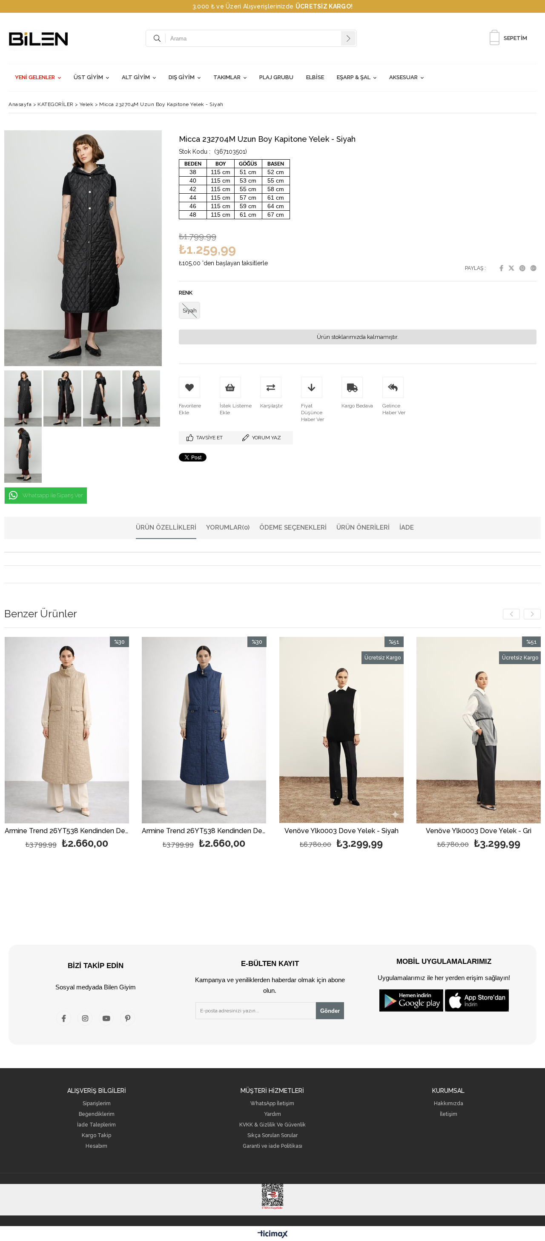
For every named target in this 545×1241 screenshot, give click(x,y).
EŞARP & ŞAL (353, 77)
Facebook (501, 268)
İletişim (448, 1114)
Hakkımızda (448, 1103)
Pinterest (522, 268)
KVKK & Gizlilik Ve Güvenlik (272, 1125)
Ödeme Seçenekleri (293, 527)
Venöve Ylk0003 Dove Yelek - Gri (478, 831)
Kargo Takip (96, 1135)
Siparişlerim (97, 1103)
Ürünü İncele (96, 759)
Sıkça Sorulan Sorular (272, 1135)
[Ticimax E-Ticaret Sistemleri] (273, 1234)
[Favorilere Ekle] (66, 759)
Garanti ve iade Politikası (272, 1146)
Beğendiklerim (97, 1114)
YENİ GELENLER (35, 77)
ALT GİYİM (136, 77)
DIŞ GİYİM (182, 77)
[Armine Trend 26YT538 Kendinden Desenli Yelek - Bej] (67, 729)
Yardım (272, 1114)
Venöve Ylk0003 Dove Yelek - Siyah (341, 831)
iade (406, 527)
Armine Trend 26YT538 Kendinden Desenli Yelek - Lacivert (204, 831)
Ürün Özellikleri (166, 527)
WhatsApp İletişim (272, 1103)
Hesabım (96, 1146)
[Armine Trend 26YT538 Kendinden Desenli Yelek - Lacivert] (204, 729)
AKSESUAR (403, 77)
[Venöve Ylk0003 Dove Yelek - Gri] (478, 729)
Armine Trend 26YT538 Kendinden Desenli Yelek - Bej (67, 831)
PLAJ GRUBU (276, 77)
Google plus (533, 268)
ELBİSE (315, 77)
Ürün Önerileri (363, 527)
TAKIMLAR (227, 77)
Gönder (330, 1011)
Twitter (511, 268)
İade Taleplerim (96, 1125)
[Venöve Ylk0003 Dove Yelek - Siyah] (341, 729)
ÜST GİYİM (88, 77)
